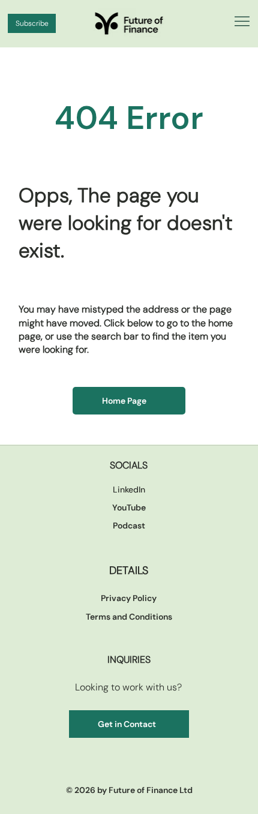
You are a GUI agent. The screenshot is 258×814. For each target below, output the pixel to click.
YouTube (129, 507)
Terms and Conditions (129, 616)
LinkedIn (129, 489)
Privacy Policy (129, 598)
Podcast (129, 525)
